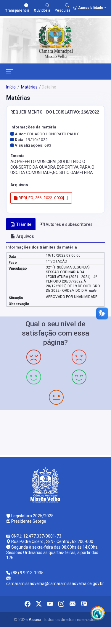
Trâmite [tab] (23, 224)
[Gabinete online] (84, 604)
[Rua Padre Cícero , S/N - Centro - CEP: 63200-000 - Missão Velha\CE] (55, 432)
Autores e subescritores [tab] (69, 224)
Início (11, 87)
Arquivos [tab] (25, 236)
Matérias (29, 87)
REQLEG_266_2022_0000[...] (43, 197)
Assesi (35, 619)
